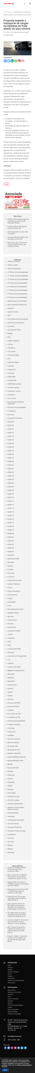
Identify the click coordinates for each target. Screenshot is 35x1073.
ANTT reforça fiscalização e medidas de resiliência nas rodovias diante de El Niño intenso (16, 929)
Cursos (10, 974)
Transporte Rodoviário (15, 827)
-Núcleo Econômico (14, 261)
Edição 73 (11, 508)
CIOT (9, 359)
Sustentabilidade (13, 813)
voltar (6, 184)
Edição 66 (11, 483)
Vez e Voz (11, 842)
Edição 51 (11, 429)
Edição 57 (11, 451)
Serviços (10, 789)
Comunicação (12, 380)
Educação (11, 562)
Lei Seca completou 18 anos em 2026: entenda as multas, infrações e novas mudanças (18, 921)
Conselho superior (13, 387)
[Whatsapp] (15, 60)
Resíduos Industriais (14, 753)
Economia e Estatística (15, 418)
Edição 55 (11, 443)
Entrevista (11, 573)
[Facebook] (5, 60)
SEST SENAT (12, 793)
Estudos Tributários (14, 584)
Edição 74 (11, 512)
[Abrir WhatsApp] (30, 1068)
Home (5, 12)
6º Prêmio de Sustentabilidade (17, 287)
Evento (10, 587)
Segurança (11, 775)
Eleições (10, 566)
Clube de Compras (13, 362)
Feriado (10, 598)
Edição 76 (11, 519)
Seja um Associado (13, 999)
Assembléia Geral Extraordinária (18, 319)
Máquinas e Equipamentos (16, 670)
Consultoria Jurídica (14, 391)
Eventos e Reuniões (13, 972)
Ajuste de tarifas (13, 312)
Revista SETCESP (13, 768)
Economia (11, 414)
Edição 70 (11, 497)
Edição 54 (11, 440)
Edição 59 (11, 458)
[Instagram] (19, 60)
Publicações (12, 732)
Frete (9, 606)
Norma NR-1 (11, 681)
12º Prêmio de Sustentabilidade (18, 279)
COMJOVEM (11, 377)
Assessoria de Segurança (16, 323)
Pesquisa (11, 710)
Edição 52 (11, 433)
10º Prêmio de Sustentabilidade (18, 272)
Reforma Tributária (13, 742)
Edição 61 (11, 465)
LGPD (9, 642)
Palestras (11, 699)
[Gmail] (22, 60)
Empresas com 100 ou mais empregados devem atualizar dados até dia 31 (17, 898)
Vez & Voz (11, 838)
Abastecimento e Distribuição (17, 301)
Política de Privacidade (14, 1014)
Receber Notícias (13, 1012)
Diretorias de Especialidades (17, 407)
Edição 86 (11, 555)
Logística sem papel (14, 667)
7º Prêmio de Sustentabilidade (17, 290)
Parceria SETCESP (13, 706)
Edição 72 (11, 505)
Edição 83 (11, 544)
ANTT (9, 315)
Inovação (10, 624)
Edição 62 (11, 469)
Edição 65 (11, 479)
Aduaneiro (11, 308)
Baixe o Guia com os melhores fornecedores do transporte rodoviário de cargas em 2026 (17, 876)
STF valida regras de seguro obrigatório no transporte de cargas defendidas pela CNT (17, 914)
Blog (9, 337)
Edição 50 (11, 425)
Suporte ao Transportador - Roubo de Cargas (16, 808)
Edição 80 (11, 533)
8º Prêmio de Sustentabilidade (17, 294)
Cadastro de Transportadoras (16, 980)
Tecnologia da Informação (16, 820)
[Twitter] (8, 60)
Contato (10, 1007)
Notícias (10, 12)
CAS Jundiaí (11, 351)
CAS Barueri (11, 348)
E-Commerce (12, 411)
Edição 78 (11, 526)
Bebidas (10, 333)
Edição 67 (11, 487)
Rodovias (10, 771)
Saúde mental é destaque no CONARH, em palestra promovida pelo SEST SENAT (18, 884)
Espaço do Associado (14, 580)
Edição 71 (11, 501)
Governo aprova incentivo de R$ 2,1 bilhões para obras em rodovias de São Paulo (18, 891)
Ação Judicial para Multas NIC (17, 305)
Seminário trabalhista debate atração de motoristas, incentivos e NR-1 (17, 869)
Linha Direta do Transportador (17, 656)
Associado (11, 326)
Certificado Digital (13, 355)
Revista (10, 1003)
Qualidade (11, 735)
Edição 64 (11, 476)
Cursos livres (12, 398)
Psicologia (11, 728)
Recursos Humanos (14, 739)
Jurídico (10, 634)
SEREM (10, 786)
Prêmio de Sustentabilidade (16, 721)
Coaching (11, 366)
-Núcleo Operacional (14, 269)
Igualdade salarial (13, 613)
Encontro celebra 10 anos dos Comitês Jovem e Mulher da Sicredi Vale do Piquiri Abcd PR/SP (17, 938)
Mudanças (11, 678)
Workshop (11, 852)
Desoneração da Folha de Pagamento (16, 403)
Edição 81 (11, 537)
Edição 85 (11, 551)
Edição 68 (11, 490)
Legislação (6, 35)
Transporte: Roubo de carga (16, 831)
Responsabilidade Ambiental (17, 757)
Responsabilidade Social (15, 760)
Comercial (11, 373)
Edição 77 (11, 523)
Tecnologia (11, 816)
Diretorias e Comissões (14, 992)
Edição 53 (11, 436)
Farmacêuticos (12, 595)
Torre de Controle (13, 824)
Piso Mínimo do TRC (14, 717)
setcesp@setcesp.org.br (15, 1036)
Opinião (10, 692)
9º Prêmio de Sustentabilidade (17, 297)
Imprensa (11, 616)
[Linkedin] (12, 60)
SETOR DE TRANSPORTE (15, 804)
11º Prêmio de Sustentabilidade (18, 276)
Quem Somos (11, 990)
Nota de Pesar (12, 685)
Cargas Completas (13, 341)
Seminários (11, 782)
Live (9, 660)
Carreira (10, 344)
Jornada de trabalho (14, 631)
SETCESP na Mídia (13, 800)
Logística (10, 663)
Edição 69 (11, 494)
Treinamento (12, 834)
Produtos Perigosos (14, 724)
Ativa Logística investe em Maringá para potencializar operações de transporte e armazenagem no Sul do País (17, 906)
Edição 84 (11, 548)
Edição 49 (11, 422)
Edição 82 (11, 541)
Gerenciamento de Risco (15, 609)
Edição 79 (11, 530)
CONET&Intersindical (14, 384)
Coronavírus (11, 395)
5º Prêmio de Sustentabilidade (17, 283)
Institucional (12, 627)
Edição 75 (11, 515)
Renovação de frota (14, 750)
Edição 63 (11, 472)
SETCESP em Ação (13, 797)
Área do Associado (13, 1009)
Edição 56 (11, 447)
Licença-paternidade (14, 649)
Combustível (12, 369)
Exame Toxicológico (14, 591)
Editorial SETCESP (13, 559)
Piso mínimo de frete (14, 714)
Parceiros (10, 994)
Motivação (11, 674)
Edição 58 (11, 454)
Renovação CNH (13, 746)
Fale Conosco (11, 983)
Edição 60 (11, 461)
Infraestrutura (12, 620)
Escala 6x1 (11, 577)
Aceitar (5, 1070)
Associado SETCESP (14, 330)
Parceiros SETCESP (14, 703)
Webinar (10, 845)
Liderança (11, 652)
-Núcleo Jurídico (13, 265)
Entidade (10, 569)
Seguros (10, 779)
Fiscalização (11, 602)
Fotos (9, 996)
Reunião (10, 764)
